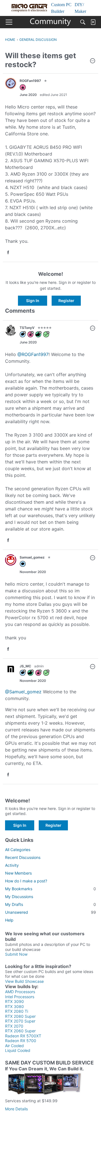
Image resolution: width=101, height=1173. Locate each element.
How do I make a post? (26, 880)
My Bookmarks (50, 888)
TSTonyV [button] (27, 328)
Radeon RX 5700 (20, 1040)
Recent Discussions (22, 857)
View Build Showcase (24, 981)
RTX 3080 (14, 1006)
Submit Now (16, 954)
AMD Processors (20, 991)
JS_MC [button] (25, 666)
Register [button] (66, 300)
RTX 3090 (14, 1001)
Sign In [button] (32, 300)
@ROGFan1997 (33, 354)
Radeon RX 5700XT (23, 1035)
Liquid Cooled (17, 1050)
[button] (92, 61)
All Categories (17, 849)
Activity (12, 865)
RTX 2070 (14, 1026)
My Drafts (50, 904)
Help (9, 920)
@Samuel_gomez (23, 691)
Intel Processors (19, 996)
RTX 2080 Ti (16, 1011)
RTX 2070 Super (20, 1021)
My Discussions (19, 896)
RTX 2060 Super (20, 1030)
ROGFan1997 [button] (30, 81)
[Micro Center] (51, 22)
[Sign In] (93, 22)
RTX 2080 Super (20, 1016)
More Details (16, 1108)
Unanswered (50, 912)
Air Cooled (14, 1045)
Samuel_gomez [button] (32, 557)
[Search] (83, 22)
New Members (18, 873)
